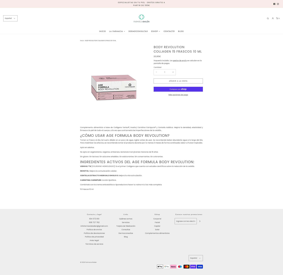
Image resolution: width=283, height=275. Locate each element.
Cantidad (157, 67)
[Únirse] (200, 221)
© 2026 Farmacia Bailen (88, 262)
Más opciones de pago (178, 95)
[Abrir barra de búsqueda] (268, 18)
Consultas (125, 229)
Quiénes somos (125, 218)
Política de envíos (94, 229)
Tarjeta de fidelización (125, 226)
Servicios (126, 222)
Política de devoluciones (94, 233)
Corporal (157, 218)
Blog (181, 31)
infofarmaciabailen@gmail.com (94, 226)
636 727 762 (94, 222)
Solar (157, 229)
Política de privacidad (94, 236)
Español (8, 18)
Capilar (157, 226)
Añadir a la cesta (178, 81)
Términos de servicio (94, 244)
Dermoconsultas (138, 31)
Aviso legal (94, 240)
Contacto (169, 31)
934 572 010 (94, 218)
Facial (157, 222)
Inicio (102, 31)
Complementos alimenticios (157, 233)
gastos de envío (180, 60)
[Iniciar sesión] (273, 18)
